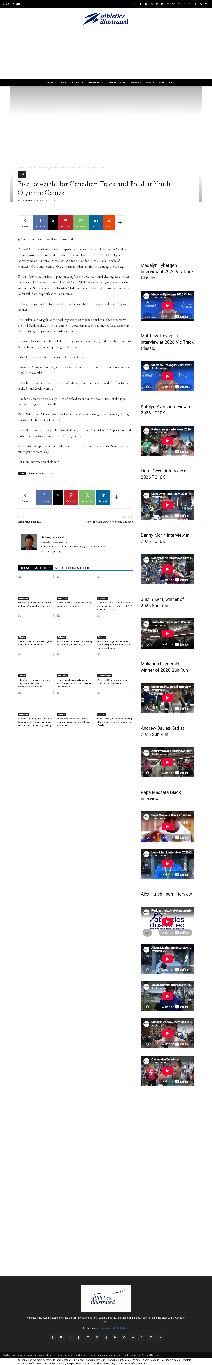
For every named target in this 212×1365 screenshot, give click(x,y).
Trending (136, 82)
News (61, 82)
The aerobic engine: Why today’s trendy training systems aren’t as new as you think (74, 722)
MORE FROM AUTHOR (72, 567)
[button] (135, 3)
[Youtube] (206, 3)
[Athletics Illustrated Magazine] (106, 18)
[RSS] (178, 3)
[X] (200, 3)
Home (50, 82)
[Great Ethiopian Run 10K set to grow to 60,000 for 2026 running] (36, 626)
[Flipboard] (146, 3)
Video (149, 82)
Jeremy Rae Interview (29, 521)
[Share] (184, 3)
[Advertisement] (106, 54)
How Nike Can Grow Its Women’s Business (109, 521)
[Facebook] (140, 3)
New (52, 473)
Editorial (31, 167)
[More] (120, 222)
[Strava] (195, 3)
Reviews (75, 82)
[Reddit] (173, 3)
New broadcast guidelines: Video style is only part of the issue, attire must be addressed (113, 644)
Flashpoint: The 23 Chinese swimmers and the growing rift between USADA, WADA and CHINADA (115, 606)
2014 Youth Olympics (37, 473)
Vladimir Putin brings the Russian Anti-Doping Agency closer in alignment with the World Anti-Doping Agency (36, 722)
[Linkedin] (157, 3)
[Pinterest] (167, 3)
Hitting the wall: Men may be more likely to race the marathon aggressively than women (34, 683)
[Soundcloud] (189, 3)
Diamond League (117, 82)
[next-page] (25, 732)
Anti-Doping (23, 598)
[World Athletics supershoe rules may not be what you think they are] (75, 626)
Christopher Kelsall (30, 200)
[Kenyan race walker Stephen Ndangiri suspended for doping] (75, 587)
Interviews (94, 82)
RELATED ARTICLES (35, 567)
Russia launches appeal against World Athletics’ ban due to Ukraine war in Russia (74, 683)
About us (164, 82)
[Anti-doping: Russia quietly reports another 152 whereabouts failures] (36, 587)
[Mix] (162, 3)
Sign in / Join (11, 3)
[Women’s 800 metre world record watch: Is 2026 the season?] (115, 665)
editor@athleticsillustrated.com (112, 1328)
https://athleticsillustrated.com (54, 542)
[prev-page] (20, 732)
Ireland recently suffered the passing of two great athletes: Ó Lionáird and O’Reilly (114, 722)
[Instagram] (151, 3)
